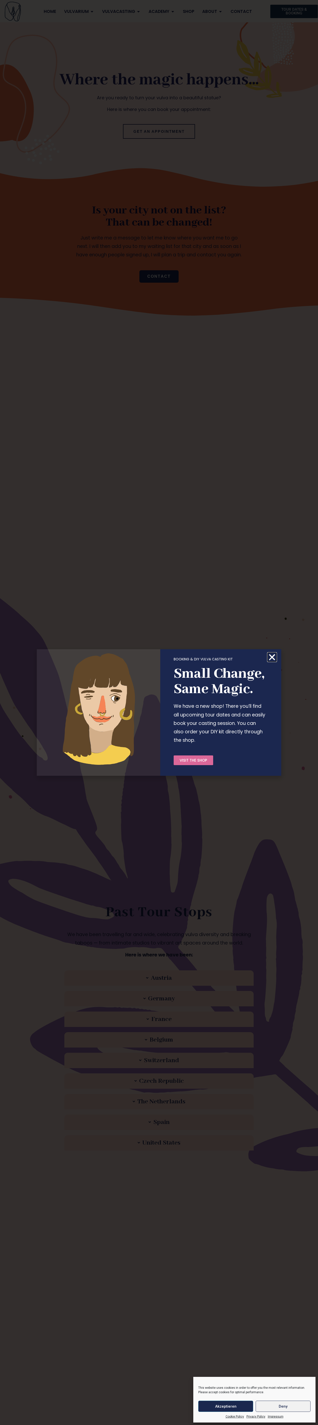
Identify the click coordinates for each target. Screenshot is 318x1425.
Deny (283, 1406)
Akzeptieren (226, 1406)
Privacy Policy (255, 1416)
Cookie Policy (235, 1416)
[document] (159, 712)
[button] (272, 657)
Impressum (275, 1416)
